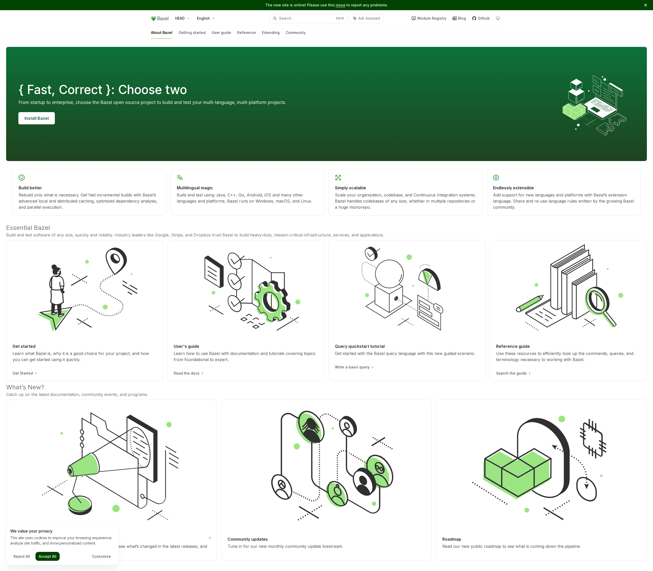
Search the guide (511, 373)
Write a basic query (352, 367)
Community (296, 32)
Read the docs (186, 373)
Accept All (47, 556)
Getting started (192, 32)
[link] (89, 192)
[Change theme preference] (498, 18)
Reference (246, 32)
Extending (271, 32)
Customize (101, 556)
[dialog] (62, 544)
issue (340, 5)
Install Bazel (36, 118)
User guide (221, 32)
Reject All (22, 556)
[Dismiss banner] (645, 5)
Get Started (22, 373)
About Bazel (161, 32)
